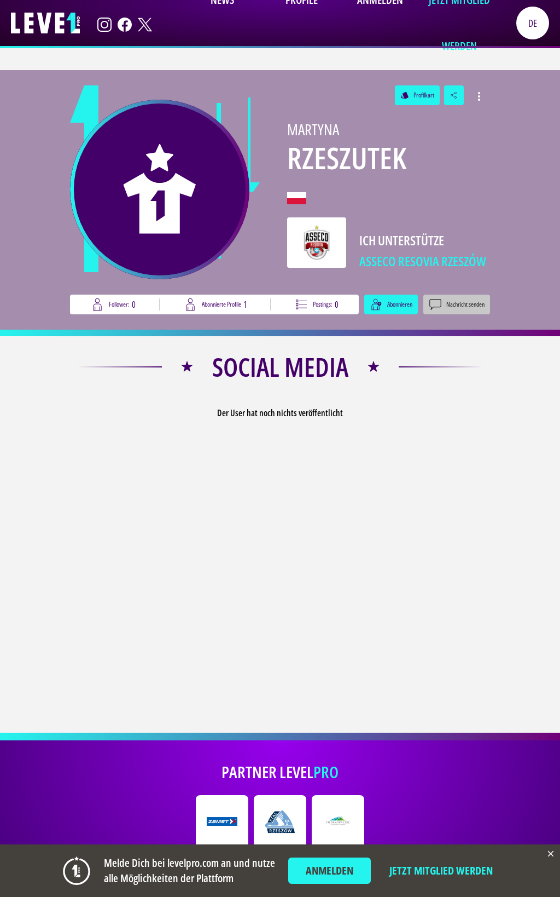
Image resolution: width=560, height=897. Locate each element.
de (532, 23)
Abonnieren (399, 304)
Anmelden (329, 870)
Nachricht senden (465, 304)
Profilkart (417, 95)
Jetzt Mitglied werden (441, 870)
